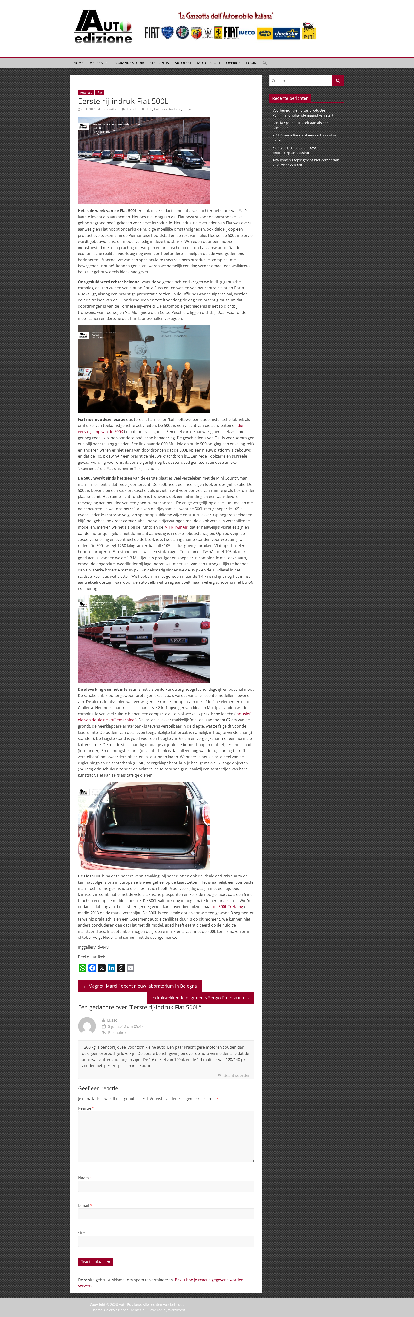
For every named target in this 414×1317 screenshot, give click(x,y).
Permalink (117, 1032)
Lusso (112, 1020)
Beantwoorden (237, 1075)
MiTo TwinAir (176, 527)
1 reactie (132, 109)
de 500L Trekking (228, 906)
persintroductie (171, 109)
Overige (233, 63)
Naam (85, 1178)
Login (251, 63)
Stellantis (159, 63)
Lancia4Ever (111, 109)
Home (78, 63)
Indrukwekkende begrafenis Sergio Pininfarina (200, 997)
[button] (264, 63)
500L (149, 109)
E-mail (85, 1205)
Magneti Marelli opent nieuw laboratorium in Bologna (140, 986)
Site (81, 1233)
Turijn (187, 109)
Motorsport (208, 63)
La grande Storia (128, 63)
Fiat (99, 92)
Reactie (86, 1108)
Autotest (183, 63)
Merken (96, 63)
